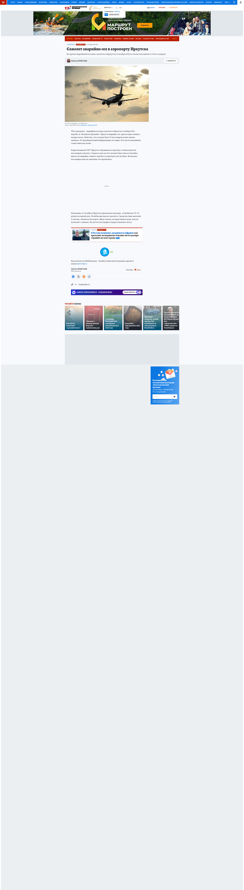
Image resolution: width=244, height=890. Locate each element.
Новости (78, 38)
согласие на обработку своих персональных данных (162, 401)
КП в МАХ (138, 38)
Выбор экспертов (196, 2)
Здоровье (91, 2)
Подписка (173, 7)
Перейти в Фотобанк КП (88, 125)
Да (106, 14)
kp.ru (139, 270)
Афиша (121, 2)
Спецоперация (31, 2)
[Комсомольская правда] (76, 8)
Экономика (64, 2)
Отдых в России (148, 38)
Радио (152, 7)
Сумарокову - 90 (97, 38)
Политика (43, 2)
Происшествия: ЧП (84, 284)
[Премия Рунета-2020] (94, 7)
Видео (19, 2)
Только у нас (108, 38)
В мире (74, 2)
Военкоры (117, 38)
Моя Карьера (86, 38)
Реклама (162, 7)
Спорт (128, 2)
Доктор (209, 2)
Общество (53, 2)
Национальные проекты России (174, 2)
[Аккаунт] (240, 2)
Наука (114, 2)
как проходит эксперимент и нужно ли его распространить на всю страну (115, 235)
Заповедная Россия (162, 38)
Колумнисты (139, 2)
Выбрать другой (114, 14)
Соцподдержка (103, 2)
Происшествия (152, 2)
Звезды (82, 2)
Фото (13, 2)
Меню (3, 2)
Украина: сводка (128, 38)
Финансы (218, 2)
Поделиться (172, 61)
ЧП (75, 284)
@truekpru (82, 263)
